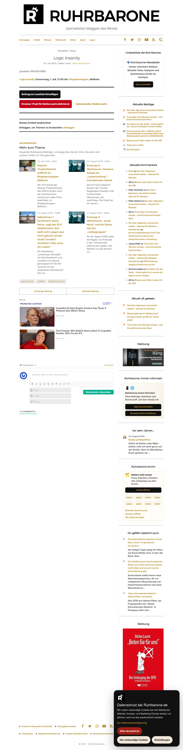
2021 (138, 504)
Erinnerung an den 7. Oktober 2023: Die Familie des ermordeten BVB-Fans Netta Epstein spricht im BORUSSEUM (145, 133)
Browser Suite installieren (143, 413)
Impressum (27, 733)
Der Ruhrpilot (133, 149)
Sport (82, 40)
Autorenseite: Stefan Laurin (91, 103)
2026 (129, 497)
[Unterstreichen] (40, 384)
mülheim (41, 281)
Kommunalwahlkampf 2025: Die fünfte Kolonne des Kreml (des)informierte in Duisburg (144, 235)
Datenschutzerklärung (49, 733)
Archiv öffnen (143, 490)
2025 (138, 497)
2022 (129, 504)
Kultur (73, 40)
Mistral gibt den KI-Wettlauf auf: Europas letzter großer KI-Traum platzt (143, 316)
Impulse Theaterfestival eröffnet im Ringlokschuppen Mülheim (47, 173)
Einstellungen (162, 739)
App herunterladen (143, 406)
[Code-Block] (60, 384)
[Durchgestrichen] (44, 384)
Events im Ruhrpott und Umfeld (37, 726)
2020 (148, 504)
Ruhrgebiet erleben (66, 726)
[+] (68, 384)
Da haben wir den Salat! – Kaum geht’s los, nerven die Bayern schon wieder (145, 125)
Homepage (24, 40)
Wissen (47, 40)
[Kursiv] (36, 384)
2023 (157, 497)
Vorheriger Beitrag (43, 291)
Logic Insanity (26, 79)
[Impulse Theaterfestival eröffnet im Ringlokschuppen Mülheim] (27, 166)
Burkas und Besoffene (139, 439)
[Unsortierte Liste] (52, 384)
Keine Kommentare (81, 63)
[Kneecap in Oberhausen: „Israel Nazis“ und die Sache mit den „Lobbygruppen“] (77, 218)
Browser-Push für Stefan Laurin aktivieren (45, 103)
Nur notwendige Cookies (134, 739)
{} (64, 384)
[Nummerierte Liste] (48, 384)
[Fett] (32, 384)
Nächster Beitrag (90, 291)
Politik (37, 40)
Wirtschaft (60, 40)
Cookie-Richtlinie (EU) (77, 733)
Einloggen (69, 127)
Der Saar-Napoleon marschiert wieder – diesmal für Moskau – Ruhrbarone (143, 226)
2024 (148, 497)
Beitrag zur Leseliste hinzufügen (40, 94)
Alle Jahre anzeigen (134, 517)
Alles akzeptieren (129, 731)
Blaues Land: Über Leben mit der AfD (144, 140)
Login (92, 40)
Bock (131, 171)
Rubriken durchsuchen (136, 510)
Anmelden (109, 365)
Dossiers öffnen (133, 514)
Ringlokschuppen (79, 79)
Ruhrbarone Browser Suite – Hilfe (109, 733)
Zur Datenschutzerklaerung (132, 722)
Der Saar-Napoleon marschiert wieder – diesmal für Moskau (145, 111)
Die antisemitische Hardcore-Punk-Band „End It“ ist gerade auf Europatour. (145, 542)
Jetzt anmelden (143, 84)
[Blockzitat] (56, 384)
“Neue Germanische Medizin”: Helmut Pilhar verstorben (142, 595)
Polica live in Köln (135, 145)
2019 (157, 504)
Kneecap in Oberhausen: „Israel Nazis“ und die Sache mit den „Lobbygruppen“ (99, 224)
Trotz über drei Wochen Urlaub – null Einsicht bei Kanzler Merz (144, 118)
